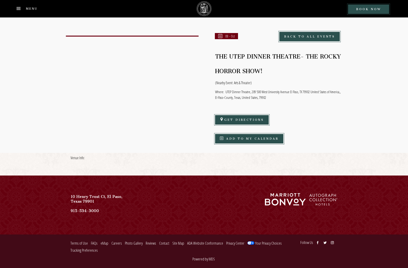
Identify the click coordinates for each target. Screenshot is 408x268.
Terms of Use (79, 243)
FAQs (94, 243)
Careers (116, 243)
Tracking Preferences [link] (84, 250)
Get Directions (244, 119)
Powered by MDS (203, 259)
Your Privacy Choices (268, 243)
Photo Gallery (134, 243)
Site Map (178, 243)
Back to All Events (309, 35)
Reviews (151, 243)
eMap (104, 243)
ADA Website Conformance (205, 243)
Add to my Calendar (251, 138)
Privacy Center (235, 243)
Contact (164, 243)
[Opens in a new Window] (285, 203)
